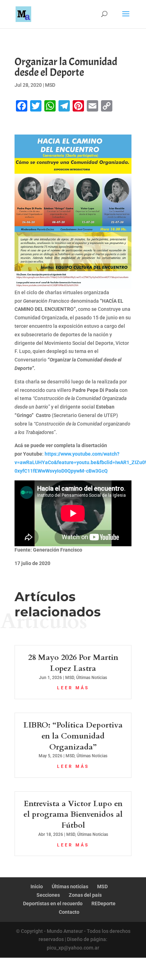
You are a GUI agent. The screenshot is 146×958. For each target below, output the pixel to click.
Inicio (36, 886)
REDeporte (103, 903)
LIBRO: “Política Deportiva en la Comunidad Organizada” (73, 736)
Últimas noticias (70, 886)
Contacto (69, 912)
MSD (50, 85)
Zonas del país (85, 895)
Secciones (48, 895)
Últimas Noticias (91, 677)
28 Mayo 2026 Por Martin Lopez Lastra (73, 663)
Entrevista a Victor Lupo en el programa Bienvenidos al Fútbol (73, 814)
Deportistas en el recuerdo (53, 903)
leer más (73, 687)
